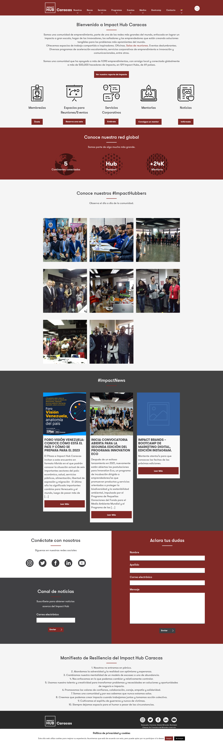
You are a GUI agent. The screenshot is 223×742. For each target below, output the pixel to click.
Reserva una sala (74, 121)
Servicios (102, 10)
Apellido (134, 564)
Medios (143, 10)
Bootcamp (156, 10)
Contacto (170, 10)
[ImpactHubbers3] (158, 240)
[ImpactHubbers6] (158, 291)
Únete (37, 121)
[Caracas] (70, 4)
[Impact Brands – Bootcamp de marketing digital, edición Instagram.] (158, 414)
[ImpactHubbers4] (65, 291)
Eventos (130, 10)
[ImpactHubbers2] (111, 240)
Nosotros (77, 10)
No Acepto (179, 738)
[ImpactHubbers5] (111, 291)
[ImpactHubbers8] (111, 342)
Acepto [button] (169, 738)
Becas (90, 10)
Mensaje (135, 589)
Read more (64, 506)
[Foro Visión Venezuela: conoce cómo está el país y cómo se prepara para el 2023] (64, 414)
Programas (116, 10)
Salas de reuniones (137, 45)
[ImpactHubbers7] (65, 342)
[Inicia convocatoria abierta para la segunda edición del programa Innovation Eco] (111, 414)
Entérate (111, 121)
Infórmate (186, 121)
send (52, 629)
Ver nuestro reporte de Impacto (111, 74)
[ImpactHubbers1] (65, 240)
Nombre (134, 552)
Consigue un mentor (148, 121)
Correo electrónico (48, 614)
